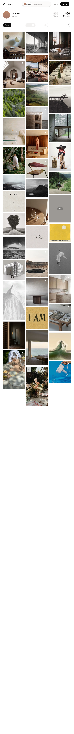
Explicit (59, 206)
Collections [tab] (41, 25)
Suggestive (59, 680)
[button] (6, 15)
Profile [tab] (30, 25)
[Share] (68, 25)
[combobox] (41, 4)
